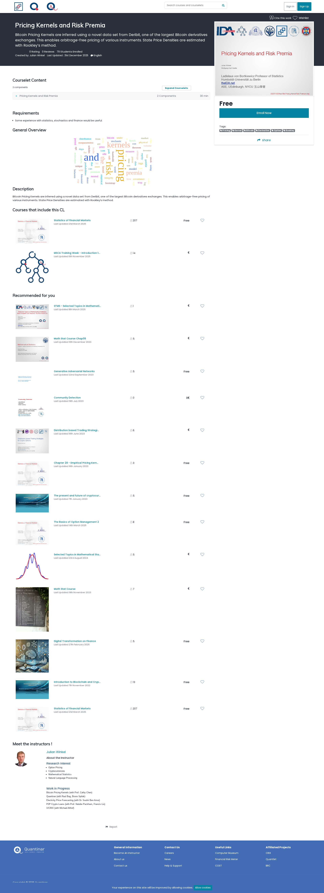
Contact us (120, 865)
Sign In (290, 6)
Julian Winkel (37, 55)
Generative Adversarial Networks (74, 371)
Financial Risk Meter (226, 859)
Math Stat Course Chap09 (70, 338)
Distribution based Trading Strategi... (76, 430)
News (168, 859)
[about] (92, 55)
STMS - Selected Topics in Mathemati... (77, 306)
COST (218, 865)
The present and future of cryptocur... (77, 495)
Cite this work (282, 18)
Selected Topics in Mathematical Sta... (77, 554)
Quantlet (271, 859)
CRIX (268, 853)
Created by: (22, 55)
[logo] (29, 851)
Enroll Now (264, 113)
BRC (268, 865)
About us (119, 859)
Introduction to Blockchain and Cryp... (77, 682)
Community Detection (67, 397)
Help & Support (173, 865)
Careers (169, 853)
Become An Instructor (127, 853)
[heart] (203, 220)
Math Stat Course (64, 589)
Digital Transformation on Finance (75, 641)
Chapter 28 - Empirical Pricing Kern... (76, 462)
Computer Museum (226, 853)
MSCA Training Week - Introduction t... (77, 253)
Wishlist (304, 18)
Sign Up (304, 6)
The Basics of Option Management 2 (76, 522)
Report (113, 827)
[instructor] (21, 758)
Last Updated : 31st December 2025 (67, 55)
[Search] (223, 5)
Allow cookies (203, 887)
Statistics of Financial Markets (72, 220)
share (266, 140)
